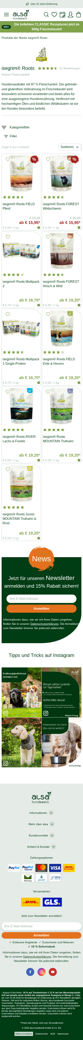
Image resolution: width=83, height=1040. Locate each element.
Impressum (62, 1034)
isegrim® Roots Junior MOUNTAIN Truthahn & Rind (19, 519)
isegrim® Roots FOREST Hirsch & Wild (61, 284)
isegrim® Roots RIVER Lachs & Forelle (19, 439)
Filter (13, 136)
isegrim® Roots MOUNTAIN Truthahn (58, 439)
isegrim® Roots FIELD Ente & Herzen (59, 361)
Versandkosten (56, 1023)
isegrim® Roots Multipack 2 (21, 284)
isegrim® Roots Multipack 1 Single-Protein (21, 361)
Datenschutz (41, 1034)
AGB (52, 1034)
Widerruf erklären (23, 1034)
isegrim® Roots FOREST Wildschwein (61, 206)
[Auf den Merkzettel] (7, 159)
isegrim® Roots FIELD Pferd (19, 206)
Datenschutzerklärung (44, 623)
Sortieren (67, 147)
